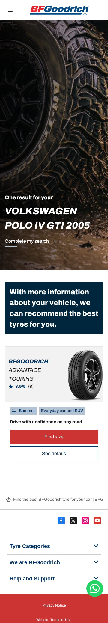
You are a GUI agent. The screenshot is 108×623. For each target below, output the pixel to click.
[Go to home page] (59, 10)
